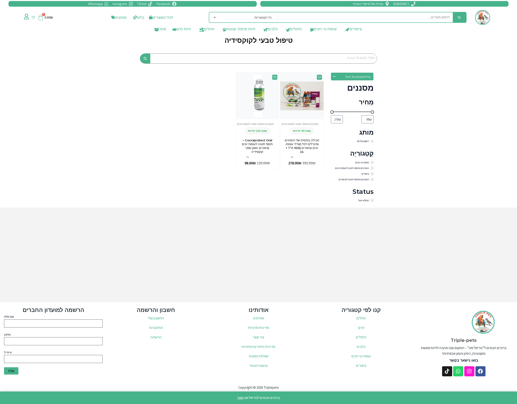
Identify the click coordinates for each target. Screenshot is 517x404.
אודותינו (258, 318)
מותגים (121, 17)
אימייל (8, 352)
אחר (162, 30)
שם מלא (9, 316)
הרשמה (156, 337)
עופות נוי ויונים (325, 30)
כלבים (273, 30)
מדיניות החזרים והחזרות (258, 346)
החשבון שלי (156, 318)
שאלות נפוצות (258, 356)
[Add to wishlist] (319, 77)
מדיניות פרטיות (258, 327)
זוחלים (209, 30)
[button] (138, 17)
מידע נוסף (302, 118)
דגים (361, 327)
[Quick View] (309, 118)
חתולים (296, 30)
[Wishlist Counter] (33, 17)
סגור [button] (240, 398)
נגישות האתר (258, 365)
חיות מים (184, 30)
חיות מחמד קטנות (240, 30)
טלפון (7, 334)
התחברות (156, 327)
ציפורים (356, 30)
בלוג (140, 17)
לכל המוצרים (162, 17)
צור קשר (258, 337)
